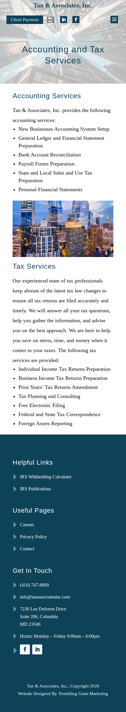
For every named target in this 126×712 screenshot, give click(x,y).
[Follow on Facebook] (75, 19)
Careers (27, 524)
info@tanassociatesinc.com (45, 596)
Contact (27, 548)
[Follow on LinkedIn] (63, 19)
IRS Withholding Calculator (45, 476)
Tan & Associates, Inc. (47, 686)
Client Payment (25, 19)
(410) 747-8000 (34, 584)
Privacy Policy (33, 536)
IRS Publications (35, 488)
